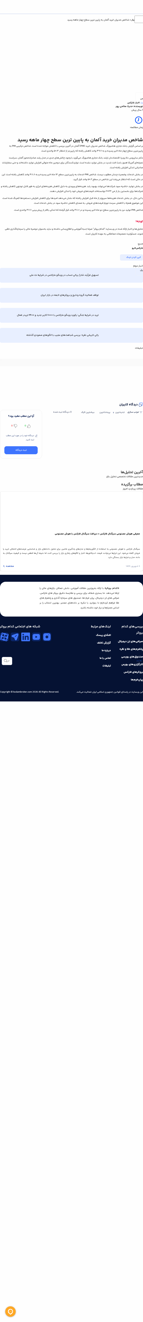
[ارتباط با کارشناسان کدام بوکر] (10, 1311)
